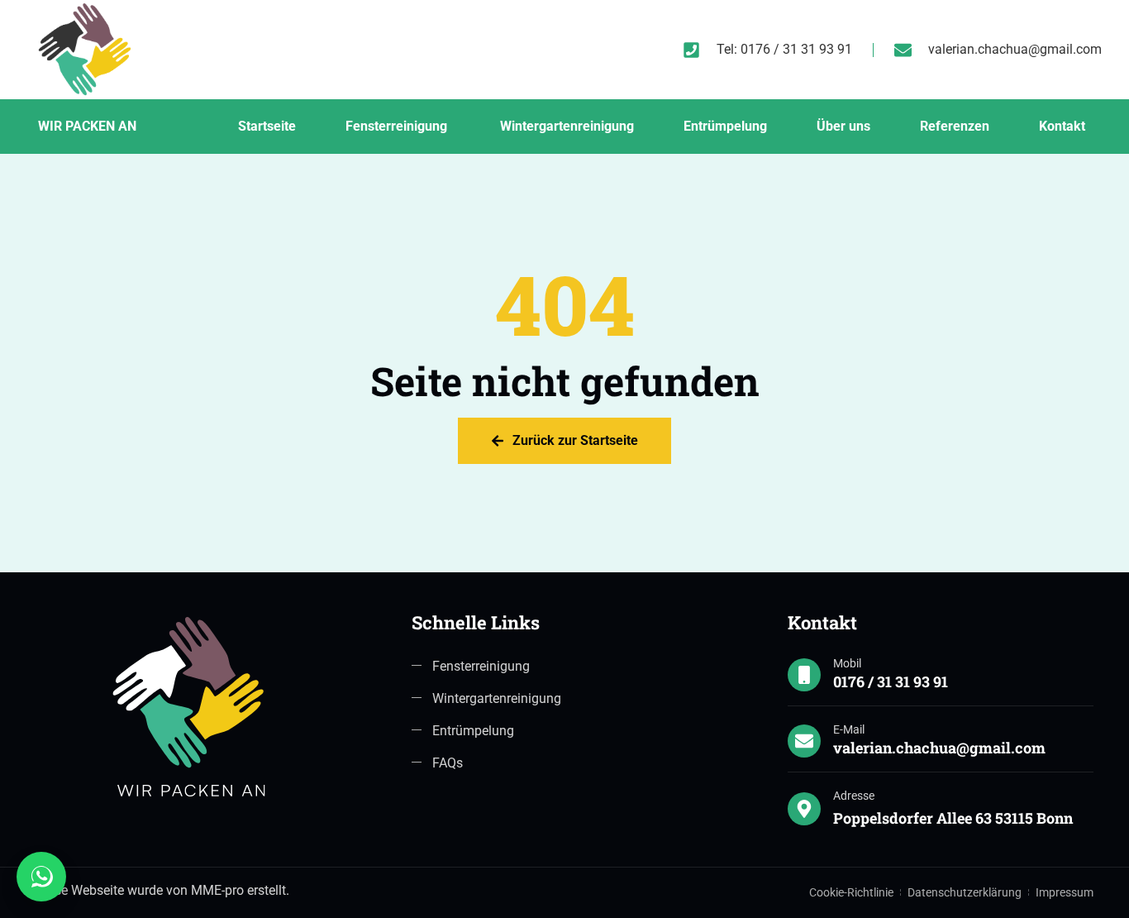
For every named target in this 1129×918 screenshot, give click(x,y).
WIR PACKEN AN (87, 126)
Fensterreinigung (397, 126)
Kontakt (1062, 126)
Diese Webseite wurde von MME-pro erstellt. (162, 890)
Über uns (843, 126)
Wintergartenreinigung (567, 126)
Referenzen (954, 126)
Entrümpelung (725, 126)
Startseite (267, 126)
